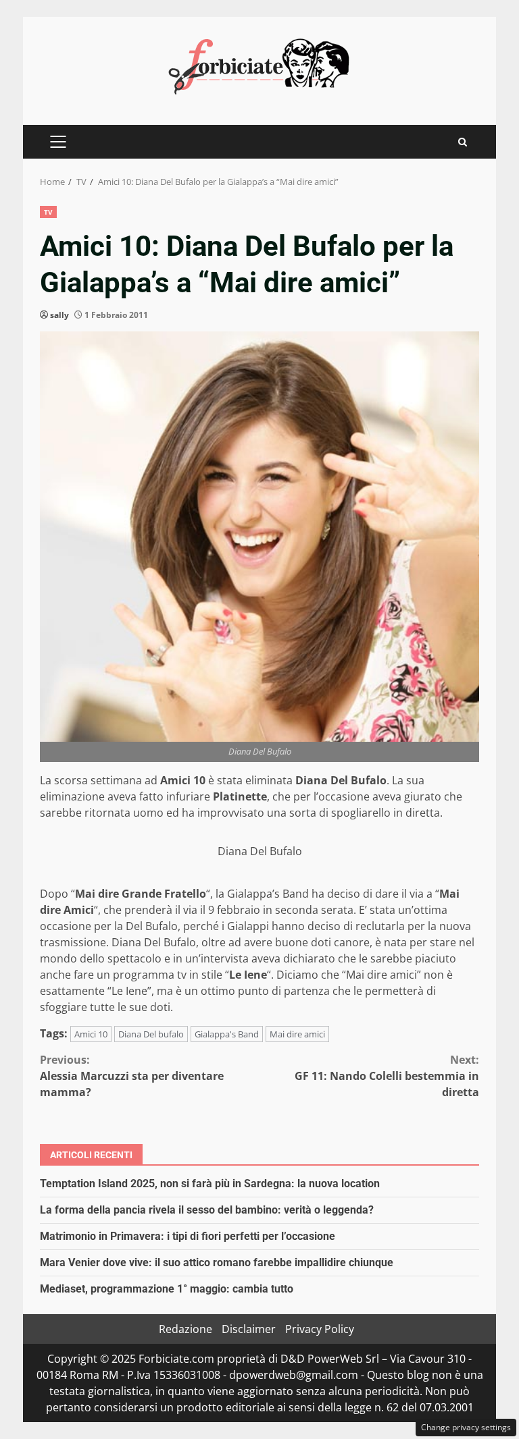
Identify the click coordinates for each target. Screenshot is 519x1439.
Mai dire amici (297, 1034)
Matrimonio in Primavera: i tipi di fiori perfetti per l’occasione (187, 1236)
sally (59, 315)
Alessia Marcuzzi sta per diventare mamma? (132, 1075)
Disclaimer (249, 1329)
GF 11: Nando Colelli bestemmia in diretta (387, 1075)
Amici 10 (90, 1034)
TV (48, 212)
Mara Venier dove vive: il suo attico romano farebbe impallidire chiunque (216, 1262)
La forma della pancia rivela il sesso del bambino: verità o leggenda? (207, 1209)
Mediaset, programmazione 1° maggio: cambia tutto (166, 1288)
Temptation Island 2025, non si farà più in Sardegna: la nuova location (210, 1183)
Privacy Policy (319, 1329)
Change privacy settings (466, 1427)
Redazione (185, 1329)
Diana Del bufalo (151, 1034)
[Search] (462, 142)
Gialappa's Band (227, 1034)
